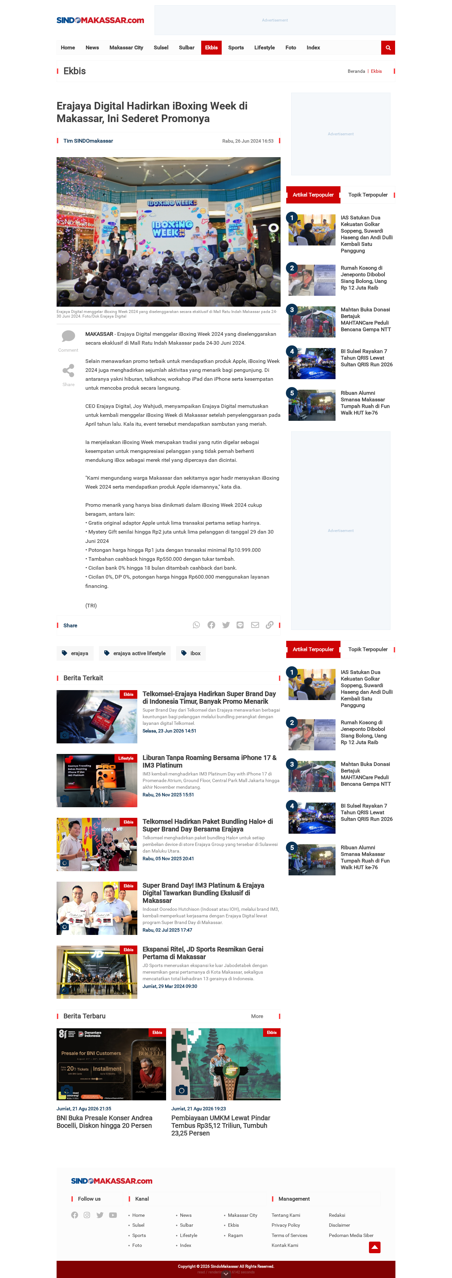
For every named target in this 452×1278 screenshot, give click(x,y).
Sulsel (161, 47)
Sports (236, 47)
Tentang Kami (286, 1215)
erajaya (79, 653)
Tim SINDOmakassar (88, 141)
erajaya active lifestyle (138, 653)
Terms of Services (289, 1235)
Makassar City (126, 47)
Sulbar (187, 47)
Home (68, 47)
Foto (291, 47)
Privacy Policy (286, 1225)
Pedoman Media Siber (351, 1235)
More (257, 1016)
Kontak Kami (285, 1245)
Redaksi (337, 1215)
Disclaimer (339, 1225)
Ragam (235, 1235)
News (92, 47)
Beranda (356, 71)
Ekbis (211, 47)
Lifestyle (264, 47)
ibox (195, 653)
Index (313, 47)
